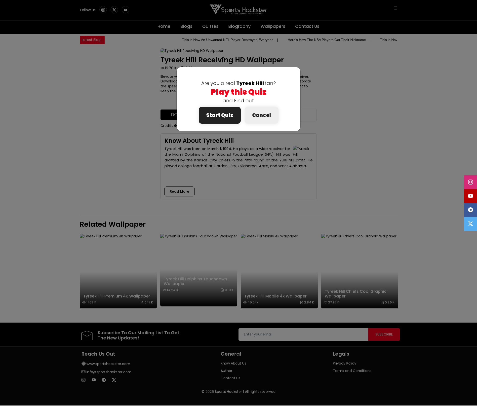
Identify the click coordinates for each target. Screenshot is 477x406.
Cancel (261, 115)
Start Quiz (219, 115)
